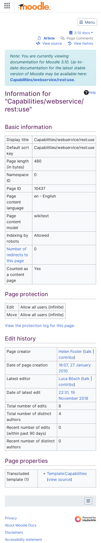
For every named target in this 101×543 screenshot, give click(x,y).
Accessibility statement (23, 539)
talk (88, 351)
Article (49, 38)
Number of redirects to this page (17, 254)
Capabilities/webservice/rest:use (42, 79)
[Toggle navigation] (6, 7)
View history (83, 43)
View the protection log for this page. (40, 325)
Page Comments (80, 38)
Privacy (11, 518)
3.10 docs (81, 33)
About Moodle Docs (20, 525)
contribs (66, 357)
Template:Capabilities (67, 473)
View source (52, 43)
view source (59, 479)
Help (92, 92)
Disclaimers (14, 532)
